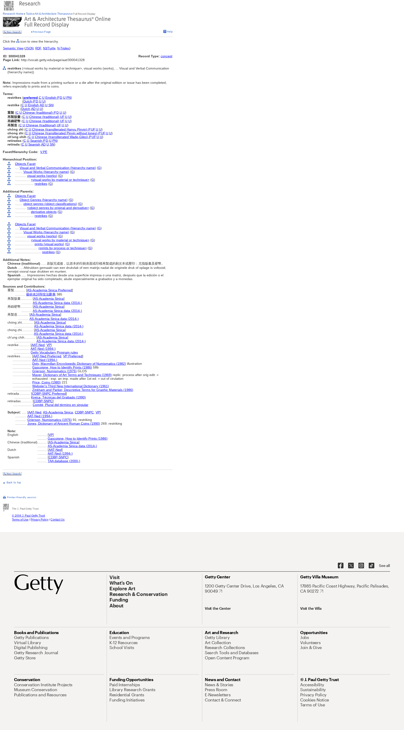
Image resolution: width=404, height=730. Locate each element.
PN (68, 97)
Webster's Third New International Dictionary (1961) (70, 386)
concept (166, 56)
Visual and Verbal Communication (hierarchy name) (58, 168)
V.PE (43, 152)
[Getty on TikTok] (371, 566)
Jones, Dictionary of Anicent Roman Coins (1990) (63, 423)
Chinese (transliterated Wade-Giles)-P (63, 137)
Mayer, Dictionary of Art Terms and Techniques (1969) (72, 375)
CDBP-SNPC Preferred (49, 393)
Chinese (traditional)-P (39, 112)
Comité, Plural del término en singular (60, 405)
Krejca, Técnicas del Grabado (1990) (58, 397)
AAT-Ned (38, 345)
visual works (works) (42, 176)
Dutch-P (29, 101)
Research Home (13, 13)
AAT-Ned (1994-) (43, 348)
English (33, 105)
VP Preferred (72, 356)
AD (42, 105)
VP (49, 345)
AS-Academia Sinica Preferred (49, 290)
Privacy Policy (39, 519)
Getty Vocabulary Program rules (54, 352)
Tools (29, 13)
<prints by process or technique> (62, 248)
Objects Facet (25, 164)
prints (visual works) (49, 244)
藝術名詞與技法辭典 (41, 294)
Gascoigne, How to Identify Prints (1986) (62, 367)
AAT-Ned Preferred (47, 356)
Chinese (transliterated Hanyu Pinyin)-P (61, 129)
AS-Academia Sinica (49, 298)
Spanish (34, 144)
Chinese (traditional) (44, 117)
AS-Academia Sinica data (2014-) (57, 303)
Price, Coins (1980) (46, 382)
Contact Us (57, 519)
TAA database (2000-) (64, 461)
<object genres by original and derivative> (58, 208)
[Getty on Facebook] (340, 566)
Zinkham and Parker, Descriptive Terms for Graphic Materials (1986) (82, 390)
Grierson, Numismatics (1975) (54, 371)
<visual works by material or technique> (60, 180)
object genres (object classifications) (50, 204)
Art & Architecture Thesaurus (53, 13)
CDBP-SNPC (43, 401)
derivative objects (44, 212)
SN (50, 105)
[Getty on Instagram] (361, 566)
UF (62, 117)
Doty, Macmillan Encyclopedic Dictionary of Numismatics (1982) (79, 363)
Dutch (26, 109)
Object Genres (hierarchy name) (44, 200)
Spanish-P (37, 140)
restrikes (41, 184)
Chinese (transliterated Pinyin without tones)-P (66, 133)
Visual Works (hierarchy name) (46, 172)
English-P (52, 97)
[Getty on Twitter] (351, 566)
